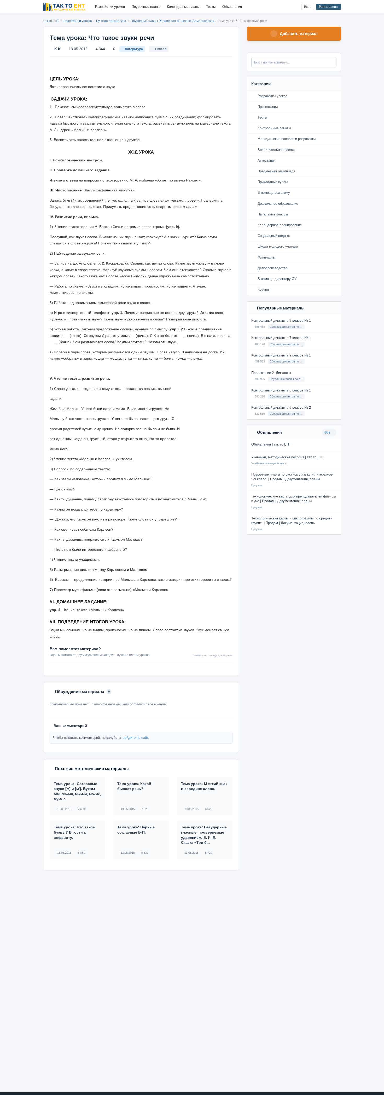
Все (327, 432)
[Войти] (295, 7)
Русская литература (111, 21)
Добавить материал (299, 33)
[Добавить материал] (278, 7)
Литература (134, 49)
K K (57, 49)
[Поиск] (286, 7)
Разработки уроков (110, 7)
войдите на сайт (135, 738)
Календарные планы (183, 7)
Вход (307, 7)
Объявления (232, 7)
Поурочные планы (146, 7)
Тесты (211, 7)
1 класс (160, 49)
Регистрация (328, 7)
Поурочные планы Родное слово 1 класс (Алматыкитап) (172, 21)
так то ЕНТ (51, 21)
